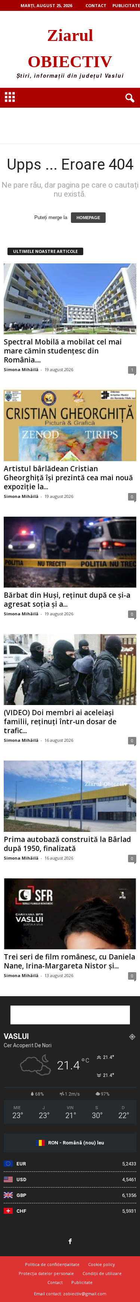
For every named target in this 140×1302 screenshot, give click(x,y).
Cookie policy (101, 1264)
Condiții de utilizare (102, 1273)
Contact (95, 5)
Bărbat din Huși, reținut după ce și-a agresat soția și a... (67, 599)
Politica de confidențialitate (52, 1264)
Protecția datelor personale (46, 1273)
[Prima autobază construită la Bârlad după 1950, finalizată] (70, 796)
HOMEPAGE (88, 217)
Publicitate (126, 5)
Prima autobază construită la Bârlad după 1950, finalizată (67, 843)
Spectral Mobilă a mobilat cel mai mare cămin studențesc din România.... (63, 351)
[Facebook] (70, 1242)
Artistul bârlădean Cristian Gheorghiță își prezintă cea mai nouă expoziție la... (68, 478)
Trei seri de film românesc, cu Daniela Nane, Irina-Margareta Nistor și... (69, 961)
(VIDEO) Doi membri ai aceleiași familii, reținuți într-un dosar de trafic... (60, 721)
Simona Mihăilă (21, 369)
